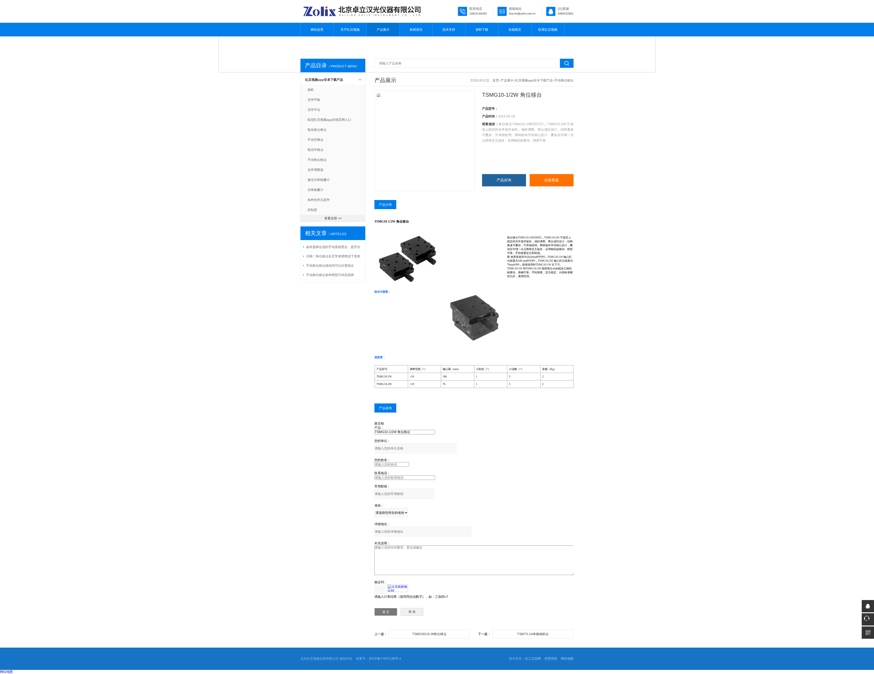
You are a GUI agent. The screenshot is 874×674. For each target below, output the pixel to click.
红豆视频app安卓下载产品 (324, 79)
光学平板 (313, 99)
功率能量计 (315, 190)
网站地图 (567, 658)
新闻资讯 (416, 29)
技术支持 (448, 29)
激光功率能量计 (318, 180)
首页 (496, 80)
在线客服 (551, 180)
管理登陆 (550, 658)
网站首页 (317, 29)
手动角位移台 (317, 160)
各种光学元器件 (318, 200)
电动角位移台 (317, 130)
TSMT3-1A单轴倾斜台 (533, 634)
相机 (310, 89)
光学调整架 (315, 170)
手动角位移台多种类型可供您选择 (330, 275)
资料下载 (481, 29)
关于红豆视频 (350, 29)
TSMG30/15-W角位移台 (429, 634)
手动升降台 (315, 140)
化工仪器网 (533, 658)
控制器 (312, 210)
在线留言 (514, 29)
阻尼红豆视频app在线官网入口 (329, 120)
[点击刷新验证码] (397, 588)
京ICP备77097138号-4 (385, 658)
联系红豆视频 (547, 29)
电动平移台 (315, 150)
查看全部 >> (333, 218)
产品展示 (383, 29)
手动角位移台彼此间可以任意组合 (330, 265)
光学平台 (313, 109)
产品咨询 (504, 180)
